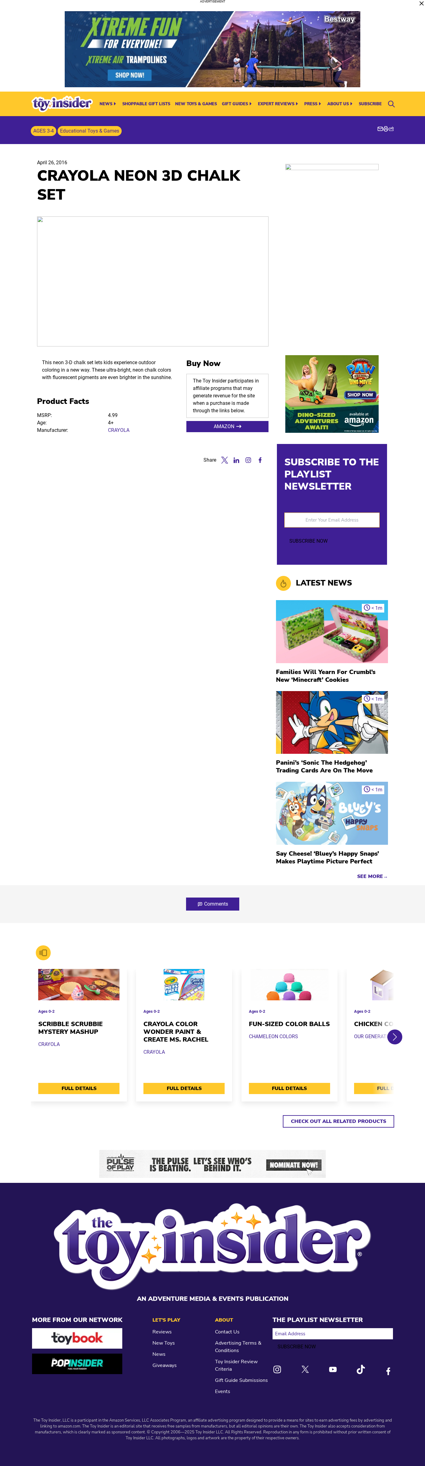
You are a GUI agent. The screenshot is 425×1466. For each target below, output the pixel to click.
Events (222, 1391)
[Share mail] (380, 129)
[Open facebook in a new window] (260, 460)
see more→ (372, 876)
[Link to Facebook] (388, 1371)
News (106, 104)
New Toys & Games (196, 104)
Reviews (162, 1331)
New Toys (163, 1343)
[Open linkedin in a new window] (236, 460)
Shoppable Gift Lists (146, 104)
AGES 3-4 (43, 131)
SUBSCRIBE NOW (308, 541)
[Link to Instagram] (277, 1369)
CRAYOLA (118, 430)
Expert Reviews (276, 104)
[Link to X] (305, 1369)
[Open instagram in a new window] (248, 460)
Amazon (224, 426)
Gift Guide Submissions (241, 1380)
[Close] (421, 3)
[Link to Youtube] (333, 1369)
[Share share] (391, 129)
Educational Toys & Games (89, 131)
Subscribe (370, 104)
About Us (338, 104)
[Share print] (386, 129)
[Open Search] (391, 104)
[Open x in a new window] (224, 460)
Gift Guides (235, 104)
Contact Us (227, 1331)
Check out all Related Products (338, 1121)
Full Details (79, 1088)
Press (310, 104)
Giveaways (164, 1365)
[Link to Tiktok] (360, 1369)
